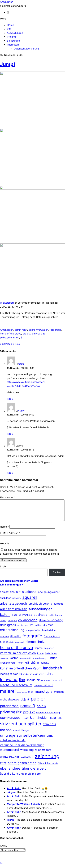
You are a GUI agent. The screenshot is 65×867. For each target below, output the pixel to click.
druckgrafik (8, 625)
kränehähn (32, 662)
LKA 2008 (45, 680)
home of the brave (10, 333)
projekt (27, 333)
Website (4, 543)
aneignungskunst (49, 592)
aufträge (58, 603)
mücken (59, 691)
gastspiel (19, 642)
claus (21, 363)
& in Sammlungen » (11, 584)
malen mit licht (43, 685)
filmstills (15, 636)
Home (10, 24)
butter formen (55, 615)
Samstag (6, 343)
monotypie (44, 691)
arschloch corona (40, 603)
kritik (20, 662)
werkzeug (27, 749)
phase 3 (27, 705)
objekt (25, 699)
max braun (22, 692)
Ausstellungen (15, 32)
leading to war (9, 673)
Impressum (13, 44)
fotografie (55, 329)
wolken (26, 757)
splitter (34, 723)
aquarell (29, 597)
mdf (30, 691)
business (40, 615)
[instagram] (8, 12)
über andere (10, 768)
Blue (16, 343)
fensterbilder (49, 630)
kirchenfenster (8, 662)
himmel (31, 642)
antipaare (16, 598)
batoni (5, 614)
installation (51, 653)
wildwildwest (9, 757)
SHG (60, 718)
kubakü (45, 662)
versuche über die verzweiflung (22, 745)
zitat (3, 763)
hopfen (38, 648)
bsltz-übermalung (22, 614)
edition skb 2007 (44, 625)
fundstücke (7, 642)
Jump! (7, 64)
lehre (49, 673)
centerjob (12, 620)
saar (53, 717)
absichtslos (7, 592)
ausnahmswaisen (38, 329)
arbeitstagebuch (13, 603)
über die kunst (10, 773)
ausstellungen (41, 609)
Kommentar (7, 497)
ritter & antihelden (35, 717)
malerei (8, 691)
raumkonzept (10, 717)
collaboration (27, 620)
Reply (10, 398)
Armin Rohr (6, 329)
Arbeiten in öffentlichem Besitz (19, 580)
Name (4, 526)
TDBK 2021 (49, 724)
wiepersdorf (43, 749)
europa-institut (33, 630)
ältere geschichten (22, 763)
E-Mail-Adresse (10, 533)
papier (38, 699)
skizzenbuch (13, 723)
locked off (56, 680)
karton (14, 658)
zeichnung (47, 756)
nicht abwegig (9, 699)
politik (41, 706)
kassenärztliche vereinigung (33, 658)
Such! (3, 566)
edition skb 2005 (25, 625)
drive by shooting (51, 620)
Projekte (11, 36)
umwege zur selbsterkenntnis (26, 735)
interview (4, 658)
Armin (21, 410)
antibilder (5, 598)
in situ (40, 653)
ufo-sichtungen (21, 730)
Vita (9, 28)
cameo (3, 620)
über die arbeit (34, 768)
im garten (49, 648)
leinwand (9, 679)
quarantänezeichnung (48, 712)
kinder (52, 658)
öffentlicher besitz (48, 763)
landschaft (52, 668)
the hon (6, 730)
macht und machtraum (16, 685)
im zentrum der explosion (18, 653)
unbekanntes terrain (12, 740)
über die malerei (31, 773)
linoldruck (33, 680)
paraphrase (9, 706)
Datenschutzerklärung (26, 48)
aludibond (29, 592)
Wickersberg (7, 302)
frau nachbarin (52, 636)
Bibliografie (13, 40)
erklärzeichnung (12, 630)
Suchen (57, 572)
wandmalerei (9, 749)
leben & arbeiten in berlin (31, 674)
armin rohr (21, 329)
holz (41, 642)
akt (18, 592)
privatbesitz (11, 712)
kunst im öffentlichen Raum (20, 668)
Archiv (3, 845)
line (22, 680)
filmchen (4, 636)
